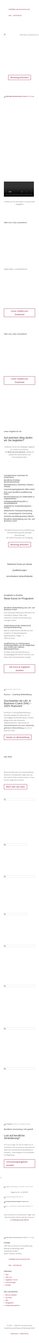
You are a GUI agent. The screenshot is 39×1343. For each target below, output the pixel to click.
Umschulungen (10, 1282)
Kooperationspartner (12, 1305)
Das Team (8, 1297)
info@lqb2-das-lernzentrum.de (19, 9)
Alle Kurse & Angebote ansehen (19, 669)
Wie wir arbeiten (11, 1295)
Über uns (8, 1277)
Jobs (6, 1300)
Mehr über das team (15, 786)
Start (7, 1274)
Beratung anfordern (19, 77)
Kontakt (8, 1285)
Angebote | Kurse (11, 1280)
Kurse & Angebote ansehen (18, 163)
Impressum (14, 1334)
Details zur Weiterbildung (17, 737)
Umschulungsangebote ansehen (17, 1163)
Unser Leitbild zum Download (19, 313)
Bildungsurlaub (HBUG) (21, 1220)
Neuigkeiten (9, 1303)
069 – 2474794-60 (15, 15)
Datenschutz (24, 1334)
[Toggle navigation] (1, 1177)
